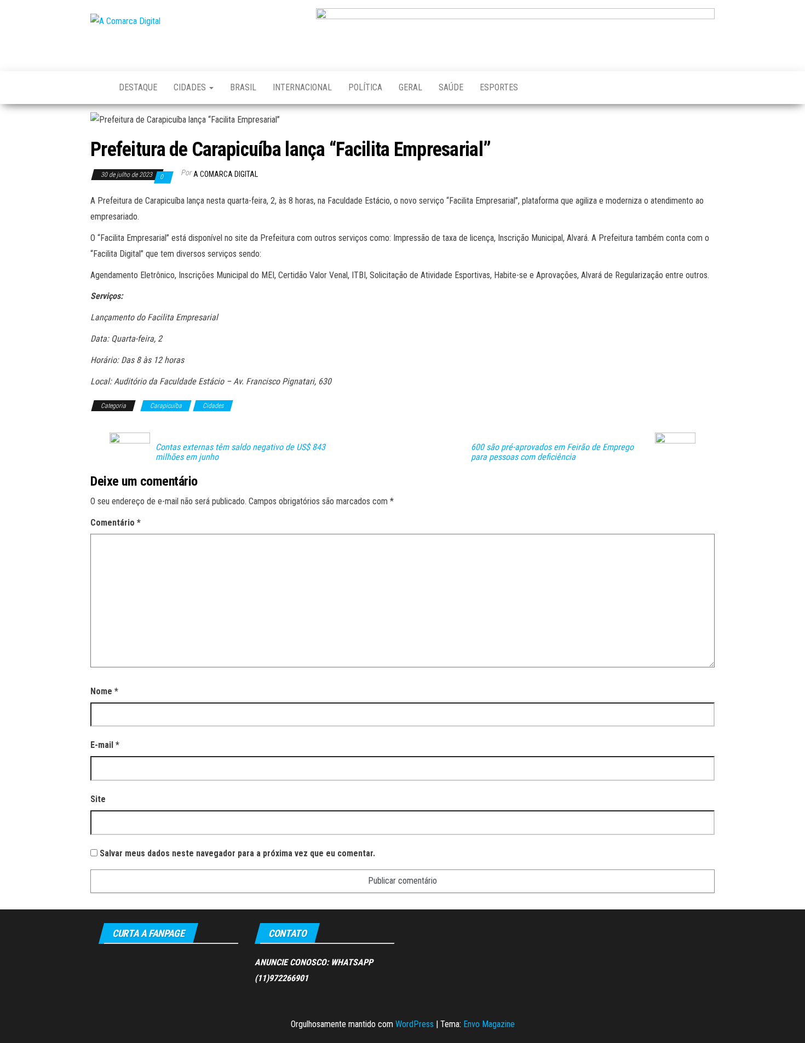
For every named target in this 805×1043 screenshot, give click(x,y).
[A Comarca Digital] (96, 87)
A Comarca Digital (225, 174)
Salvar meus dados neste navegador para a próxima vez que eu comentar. (237, 853)
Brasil (243, 87)
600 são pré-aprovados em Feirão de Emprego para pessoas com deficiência (552, 452)
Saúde (451, 87)
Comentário (115, 522)
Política (365, 87)
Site (98, 799)
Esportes (499, 87)
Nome (104, 691)
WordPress (414, 1024)
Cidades (191, 87)
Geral (410, 87)
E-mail (104, 745)
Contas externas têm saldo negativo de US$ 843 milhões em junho (240, 452)
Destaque (138, 87)
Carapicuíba (166, 406)
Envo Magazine (489, 1024)
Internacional (302, 87)
